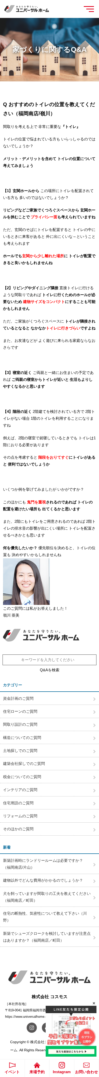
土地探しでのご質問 (20, 750)
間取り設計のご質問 (20, 724)
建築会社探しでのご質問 (24, 763)
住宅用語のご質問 (18, 803)
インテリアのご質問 (20, 790)
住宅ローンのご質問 (20, 711)
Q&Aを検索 (49, 670)
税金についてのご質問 (22, 777)
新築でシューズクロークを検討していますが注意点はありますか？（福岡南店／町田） (47, 936)
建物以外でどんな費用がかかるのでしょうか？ (43, 880)
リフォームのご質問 (20, 816)
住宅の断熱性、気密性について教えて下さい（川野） (45, 916)
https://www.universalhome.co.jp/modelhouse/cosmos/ (45, 1016)
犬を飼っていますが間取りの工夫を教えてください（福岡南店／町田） (47, 897)
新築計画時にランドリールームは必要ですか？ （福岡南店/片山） (45, 863)
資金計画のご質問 (18, 698)
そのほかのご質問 (18, 829)
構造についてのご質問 (22, 737)
